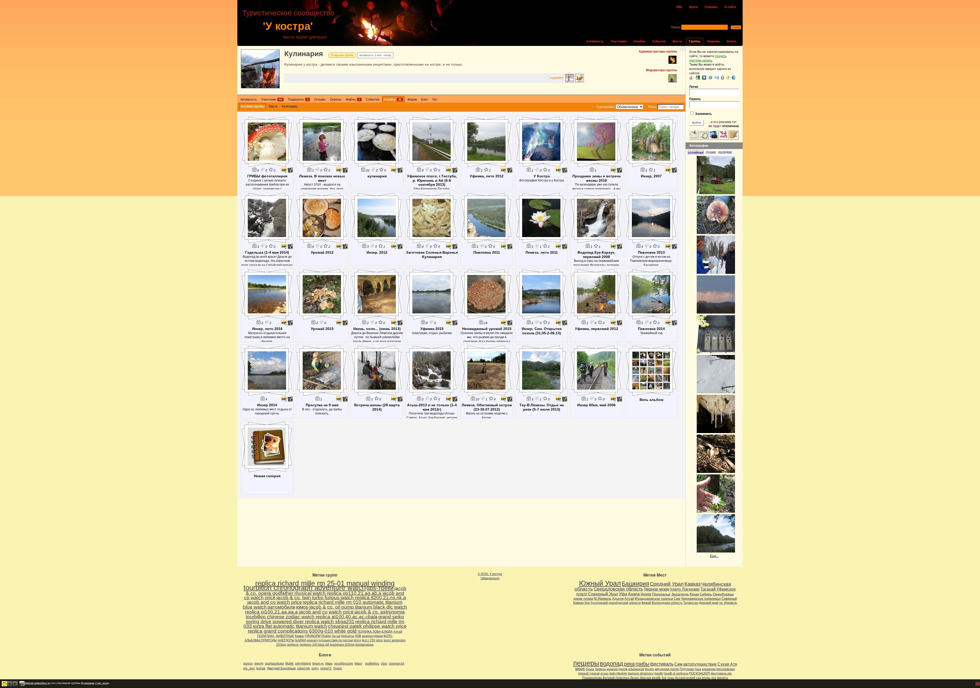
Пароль (695, 99)
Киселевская (725, 669)
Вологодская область (667, 603)
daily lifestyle (618, 673)
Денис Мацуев (640, 678)
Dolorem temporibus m (37, 683)
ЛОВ (358, 636)
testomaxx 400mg (342, 644)
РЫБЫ (326, 636)
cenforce (293, 644)
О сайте (730, 7)
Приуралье (661, 594)
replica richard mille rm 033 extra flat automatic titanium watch (323, 624)
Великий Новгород (616, 678)
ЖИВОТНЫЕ (285, 636)
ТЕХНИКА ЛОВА (369, 631)
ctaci (384, 663)
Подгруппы (298, 99)
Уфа (623, 594)
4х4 (664, 678)
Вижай (646, 603)
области (635, 603)
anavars (312, 640)
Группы (694, 41)
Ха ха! (336, 636)
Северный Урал (603, 594)
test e (357, 640)
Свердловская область (618, 589)
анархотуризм (372, 636)
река (629, 664)
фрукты (722, 678)
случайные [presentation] (695, 152)
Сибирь (706, 594)
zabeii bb (303, 668)
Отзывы (320, 99)
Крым (694, 594)
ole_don (249, 668)
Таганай (708, 589)
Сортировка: (606, 107)
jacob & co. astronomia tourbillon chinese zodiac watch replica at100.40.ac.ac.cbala (325, 614)
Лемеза (600, 669)
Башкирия (635, 583)
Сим (677, 598)
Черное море (656, 589)
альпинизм (636, 669)
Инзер (646, 594)
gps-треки (380, 588)
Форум (412, 99)
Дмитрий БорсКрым (281, 668)
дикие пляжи (583, 598)
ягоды (706, 678)
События (659, 41)
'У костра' (288, 26)
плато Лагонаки (685, 589)
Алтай (397, 631)
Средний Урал (667, 584)
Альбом (639, 41)
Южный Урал (600, 583)
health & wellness (676, 673)
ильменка (709, 669)
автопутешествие (700, 664)
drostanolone (364, 644)
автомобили (281, 607)
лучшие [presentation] (711, 151)
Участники (618, 41)
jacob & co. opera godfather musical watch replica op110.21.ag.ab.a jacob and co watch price (325, 593)
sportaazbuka (274, 663)
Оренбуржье (723, 594)
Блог (424, 99)
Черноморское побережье (701, 598)
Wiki (679, 7)
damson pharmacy (641, 673)
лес (713, 678)
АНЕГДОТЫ (286, 640)
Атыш (590, 669)
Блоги (731, 41)
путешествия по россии (335, 640)
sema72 (326, 668)
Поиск (652, 107)
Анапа (634, 594)
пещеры (586, 663)
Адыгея (618, 598)
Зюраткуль (680, 594)
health (658, 673)
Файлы (353, 99)
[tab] (697, 152)
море (580, 669)
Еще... (714, 556)
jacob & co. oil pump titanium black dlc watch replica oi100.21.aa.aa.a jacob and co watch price (326, 609)
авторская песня (667, 669)
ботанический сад (688, 678)
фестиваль (661, 664)
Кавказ (299, 636)
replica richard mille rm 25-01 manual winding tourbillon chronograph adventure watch (319, 586)
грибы (642, 664)
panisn (248, 663)
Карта (693, 7)
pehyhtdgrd (303, 663)
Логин (693, 87)
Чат (434, 99)
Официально (490, 578)
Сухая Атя (727, 664)
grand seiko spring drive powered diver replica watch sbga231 (325, 619)
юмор (302, 607)
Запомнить (703, 114)
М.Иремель (602, 598)
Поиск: (675, 27)
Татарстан (690, 603)
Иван (329, 663)
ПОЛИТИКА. (266, 636)
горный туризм (588, 673)
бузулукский (599, 603)
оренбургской (618, 603)
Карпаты (347, 636)
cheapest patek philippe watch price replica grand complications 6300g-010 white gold (327, 628)
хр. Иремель (728, 603)
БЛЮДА (387, 631)
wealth (656, 678)
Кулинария (303, 54)
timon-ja (318, 663)
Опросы (335, 99)
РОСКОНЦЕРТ (699, 673)
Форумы (713, 41)
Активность (595, 41)
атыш (604, 673)
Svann (337, 668)
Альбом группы (252, 106)
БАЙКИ (300, 640)
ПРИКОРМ (313, 636)
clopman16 (396, 663)
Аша (698, 669)
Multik (289, 663)
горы (670, 678)
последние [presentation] (725, 151)
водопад (611, 663)
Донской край (708, 603)
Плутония (687, 669)
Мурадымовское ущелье (654, 598)
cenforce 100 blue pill (314, 644)
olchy (315, 668)
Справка (711, 7)
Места (677, 41)
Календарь (290, 106)
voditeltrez (372, 663)
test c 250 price (372, 640)
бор (587, 603)
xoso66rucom (343, 663)
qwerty (258, 663)
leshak (260, 668)
